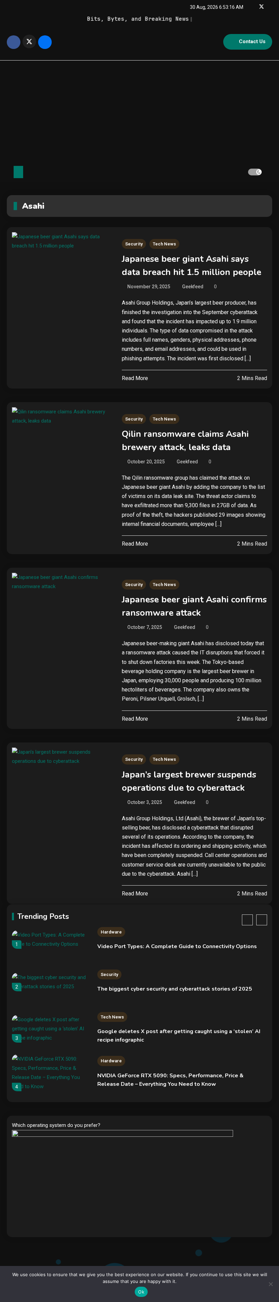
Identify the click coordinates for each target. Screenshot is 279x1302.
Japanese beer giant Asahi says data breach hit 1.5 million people (191, 265)
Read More (135, 378)
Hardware (111, 932)
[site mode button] (255, 172)
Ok (141, 1292)
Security (134, 243)
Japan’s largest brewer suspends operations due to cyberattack (189, 781)
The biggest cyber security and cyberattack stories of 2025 (174, 989)
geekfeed (192, 286)
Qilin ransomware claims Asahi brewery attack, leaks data (185, 440)
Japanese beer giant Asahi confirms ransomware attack (194, 606)
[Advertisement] (139, 111)
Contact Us (252, 41)
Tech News (164, 243)
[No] (270, 1284)
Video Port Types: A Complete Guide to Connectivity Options (177, 946)
